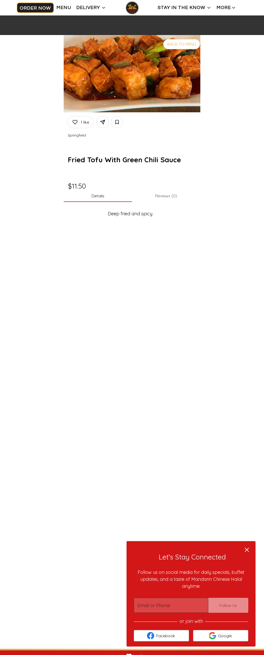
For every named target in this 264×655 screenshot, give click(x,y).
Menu (63, 7)
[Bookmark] (117, 122)
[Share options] (102, 122)
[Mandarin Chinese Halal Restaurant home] (132, 7)
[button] (91, 8)
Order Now (35, 8)
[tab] (98, 196)
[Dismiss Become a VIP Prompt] (246, 549)
